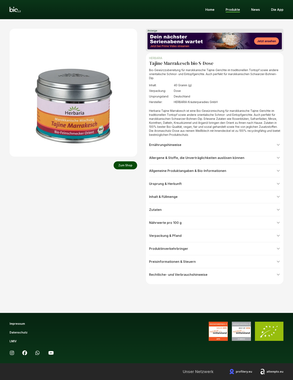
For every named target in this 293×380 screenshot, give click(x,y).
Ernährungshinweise (165, 145)
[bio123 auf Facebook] (24, 352)
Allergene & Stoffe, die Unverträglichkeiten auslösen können (196, 158)
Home (209, 10)
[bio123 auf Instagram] (12, 352)
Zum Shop (125, 165)
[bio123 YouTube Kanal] (51, 352)
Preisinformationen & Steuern (172, 262)
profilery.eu (244, 371)
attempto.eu (274, 371)
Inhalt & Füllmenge (163, 197)
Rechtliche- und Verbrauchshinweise (178, 275)
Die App (277, 10)
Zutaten (155, 210)
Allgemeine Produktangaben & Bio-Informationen (187, 171)
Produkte (233, 10)
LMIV (13, 341)
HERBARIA (155, 58)
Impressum (17, 323)
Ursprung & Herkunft (165, 184)
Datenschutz (19, 332)
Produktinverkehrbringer (168, 249)
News (255, 10)
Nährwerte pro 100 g (165, 223)
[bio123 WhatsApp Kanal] (37, 352)
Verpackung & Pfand (165, 236)
